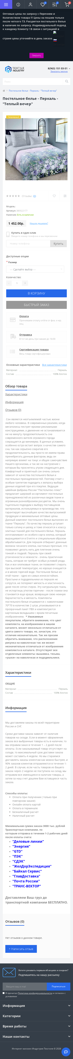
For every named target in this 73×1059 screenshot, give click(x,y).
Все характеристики (54, 364)
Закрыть (36, 55)
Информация (14, 402)
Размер (11, 262)
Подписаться (58, 986)
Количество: (13, 277)
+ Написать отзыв (21, 949)
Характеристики (16, 394)
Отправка (25, 334)
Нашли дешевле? (39, 223)
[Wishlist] (54, 196)
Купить (58, 244)
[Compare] (65, 196)
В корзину (36, 293)
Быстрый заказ (36, 305)
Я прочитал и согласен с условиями (35, 995)
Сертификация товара (34, 349)
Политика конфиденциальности (35, 993)
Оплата (24, 316)
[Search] (66, 81)
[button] (30, 4)
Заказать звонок (59, 71)
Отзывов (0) (13, 410)
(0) (34, 196)
